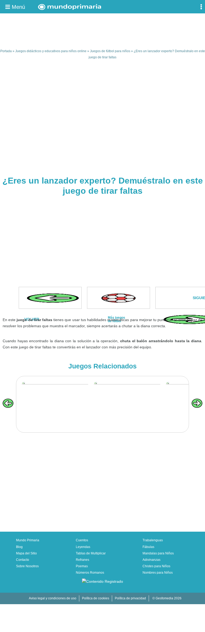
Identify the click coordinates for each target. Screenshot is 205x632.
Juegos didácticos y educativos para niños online (50, 51)
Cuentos (82, 540)
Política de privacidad (130, 598)
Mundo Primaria (27, 540)
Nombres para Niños (158, 572)
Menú (17, 7)
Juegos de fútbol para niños (110, 51)
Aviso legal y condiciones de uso (52, 598)
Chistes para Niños (156, 566)
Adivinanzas (151, 560)
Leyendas (83, 547)
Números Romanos (90, 572)
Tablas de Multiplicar (91, 553)
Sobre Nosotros (27, 566)
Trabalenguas (153, 540)
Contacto (22, 560)
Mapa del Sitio (26, 553)
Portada (6, 51)
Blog (19, 547)
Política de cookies (95, 598)
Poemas (82, 566)
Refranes (82, 560)
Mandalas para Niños (158, 553)
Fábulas (148, 547)
